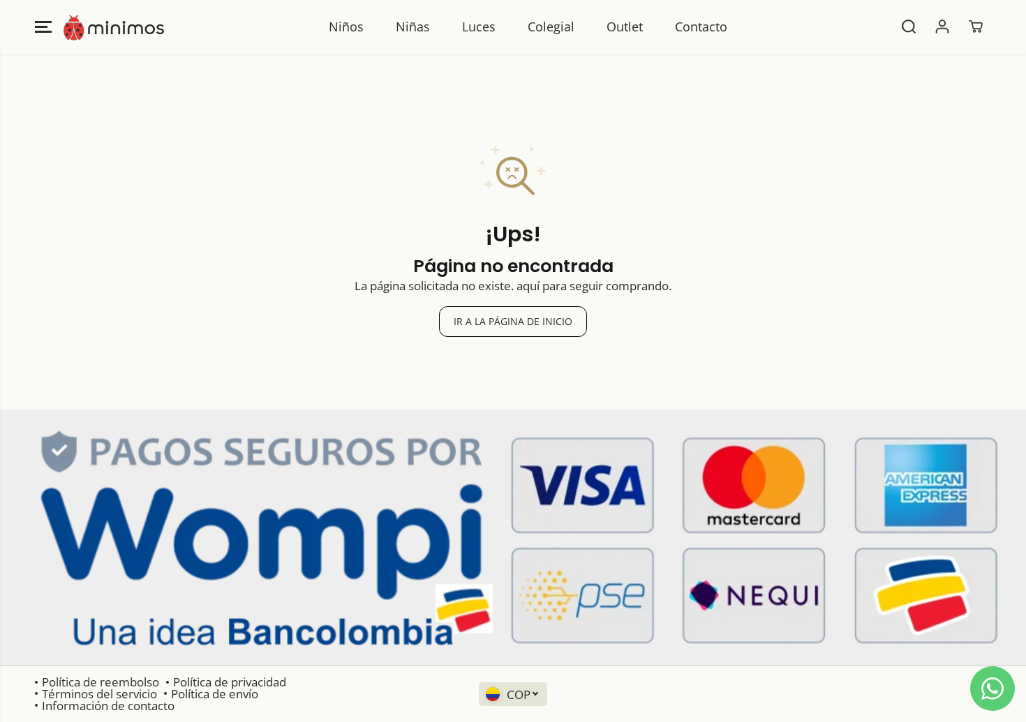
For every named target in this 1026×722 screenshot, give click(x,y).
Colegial (551, 26)
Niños (346, 26)
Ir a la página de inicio (513, 321)
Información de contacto (108, 706)
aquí (528, 286)
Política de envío (214, 694)
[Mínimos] (113, 27)
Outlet (625, 26)
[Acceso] (942, 26)
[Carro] (975, 26)
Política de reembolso (100, 682)
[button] (43, 26)
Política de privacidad (229, 682)
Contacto (701, 26)
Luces (479, 26)
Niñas (413, 26)
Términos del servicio (99, 694)
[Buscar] (908, 26)
